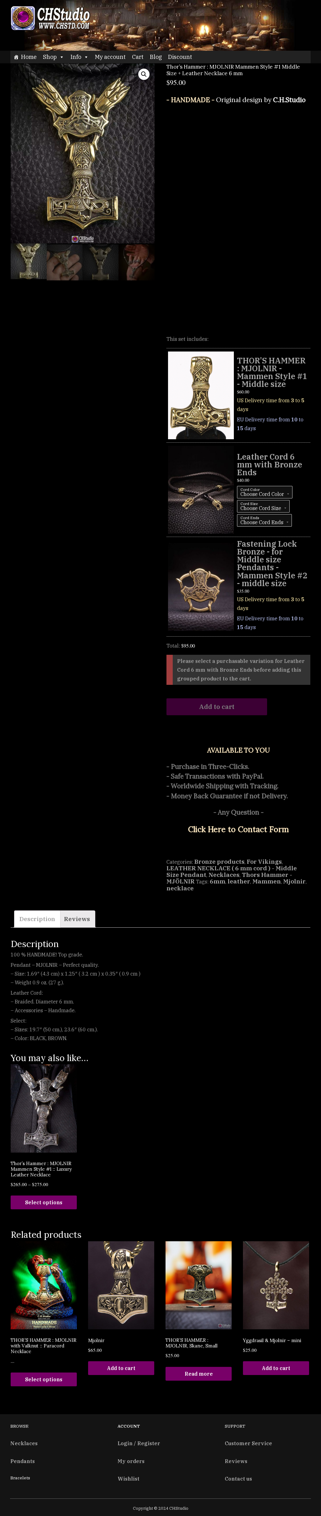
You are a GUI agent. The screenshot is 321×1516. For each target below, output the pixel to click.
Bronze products (219, 861)
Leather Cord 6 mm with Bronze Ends (269, 464)
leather (239, 881)
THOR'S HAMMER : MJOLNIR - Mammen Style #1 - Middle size (272, 372)
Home (29, 56)
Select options (43, 1202)
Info (76, 56)
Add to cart (121, 1368)
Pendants (22, 1461)
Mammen (266, 881)
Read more (199, 1374)
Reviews (77, 919)
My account (110, 56)
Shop (50, 56)
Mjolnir (294, 881)
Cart (138, 56)
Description (37, 919)
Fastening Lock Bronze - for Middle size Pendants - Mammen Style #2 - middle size (272, 563)
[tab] (37, 919)
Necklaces (223, 874)
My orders (131, 1461)
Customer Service (248, 1443)
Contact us (238, 1478)
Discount (180, 56)
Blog (156, 56)
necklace (180, 888)
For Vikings (264, 861)
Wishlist (128, 1478)
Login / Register (139, 1443)
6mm (217, 881)
